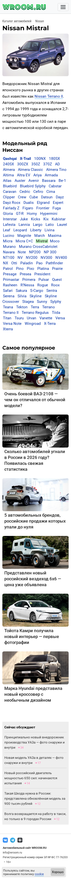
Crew (22, 197)
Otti (14, 263)
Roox (55, 285)
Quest (57, 279)
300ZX (22, 164)
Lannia (24, 224)
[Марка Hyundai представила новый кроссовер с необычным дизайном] (35, 668)
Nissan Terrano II (49, 96)
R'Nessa (27, 285)
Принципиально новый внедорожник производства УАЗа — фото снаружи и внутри (34, 742)
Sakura (21, 290)
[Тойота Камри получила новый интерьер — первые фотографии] (35, 610)
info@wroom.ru (12, 852)
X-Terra (50, 323)
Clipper (9, 197)
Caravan (9, 191)
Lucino (8, 235)
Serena (8, 296)
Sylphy (55, 301)
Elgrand (43, 202)
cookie (39, 874)
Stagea (28, 301)
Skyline (36, 296)
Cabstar (55, 186)
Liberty (35, 230)
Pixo (30, 268)
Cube (33, 197)
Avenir (33, 180)
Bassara (48, 180)
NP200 (35, 252)
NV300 (46, 257)
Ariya (37, 175)
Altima (8, 175)
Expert (58, 202)
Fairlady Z (11, 208)
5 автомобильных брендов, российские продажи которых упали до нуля (35, 521)
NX (5, 263)
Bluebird (10, 186)
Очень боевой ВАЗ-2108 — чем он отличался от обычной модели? (34, 399)
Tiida (56, 312)
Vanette (45, 318)
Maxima (54, 235)
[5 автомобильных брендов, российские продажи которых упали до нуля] (35, 494)
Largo (37, 224)
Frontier (42, 208)
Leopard (20, 230)
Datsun (47, 197)
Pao (39, 263)
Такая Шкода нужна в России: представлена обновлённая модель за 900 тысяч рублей (34, 798)
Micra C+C (24, 241)
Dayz (60, 197)
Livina (49, 230)
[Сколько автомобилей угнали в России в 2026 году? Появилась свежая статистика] (35, 431)
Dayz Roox (11, 202)
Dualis (28, 202)
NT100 (8, 257)
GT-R (20, 213)
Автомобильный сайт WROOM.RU (25, 847)
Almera (9, 169)
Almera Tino (56, 169)
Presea (25, 274)
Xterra (8, 329)
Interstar (10, 219)
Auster (20, 180)
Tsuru (19, 318)
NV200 (31, 257)
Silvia (22, 296)
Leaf (6, 230)
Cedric (25, 191)
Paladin (26, 263)
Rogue (42, 285)
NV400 (61, 257)
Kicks (35, 219)
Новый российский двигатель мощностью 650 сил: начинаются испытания (30, 778)
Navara (9, 252)
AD (57, 164)
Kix (46, 219)
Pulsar (43, 279)
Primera (28, 279)
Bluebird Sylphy (33, 186)
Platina (43, 268)
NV (20, 257)
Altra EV (23, 175)
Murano (9, 246)
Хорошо (58, 872)
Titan (7, 318)
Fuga (56, 208)
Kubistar (58, 219)
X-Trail (25, 158)
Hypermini (48, 213)
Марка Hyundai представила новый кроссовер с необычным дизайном (33, 694)
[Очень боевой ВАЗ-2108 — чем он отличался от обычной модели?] (35, 372)
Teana (8, 307)
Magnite (24, 235)
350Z (35, 164)
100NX (40, 158)
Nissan (39, 21)
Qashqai (10, 158)
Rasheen (10, 285)
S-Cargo (36, 290)
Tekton (22, 307)
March (39, 235)
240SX (8, 164)
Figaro (27, 208)
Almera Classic (30, 169)
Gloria (8, 213)
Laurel (62, 224)
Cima (50, 191)
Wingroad (33, 323)
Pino (20, 268)
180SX (54, 158)
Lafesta (9, 224)
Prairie (57, 268)
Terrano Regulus (35, 312)
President (42, 274)
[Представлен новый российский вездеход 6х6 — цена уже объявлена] (35, 552)
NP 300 (50, 252)
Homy (32, 213)
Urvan (31, 318)
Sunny (42, 301)
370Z (47, 164)
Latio (50, 224)
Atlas (7, 180)
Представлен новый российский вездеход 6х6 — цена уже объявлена (32, 578)
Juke (24, 219)
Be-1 (62, 180)
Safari (8, 290)
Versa (60, 318)
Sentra (51, 290)
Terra (35, 307)
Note (22, 252)
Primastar (11, 279)
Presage (10, 274)
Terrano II (11, 312)
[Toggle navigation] (63, 7)
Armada (51, 175)
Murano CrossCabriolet (38, 246)
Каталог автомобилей (16, 21)
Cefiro (38, 191)
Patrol (8, 268)
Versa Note (12, 323)
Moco (55, 241)
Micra (7, 241)
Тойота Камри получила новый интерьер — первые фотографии (31, 636)
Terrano (48, 307)
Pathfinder (54, 263)
